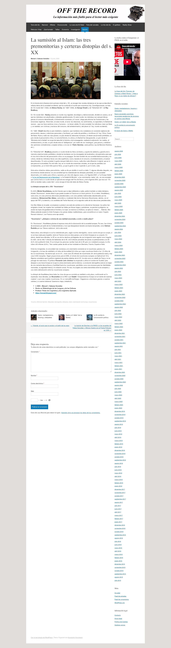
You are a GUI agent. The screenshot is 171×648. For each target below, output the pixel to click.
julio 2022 (118, 310)
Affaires (52, 25)
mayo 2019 (118, 434)
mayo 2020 (118, 395)
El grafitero (116, 25)
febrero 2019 (119, 444)
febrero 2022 (119, 327)
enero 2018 (118, 486)
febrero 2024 (119, 249)
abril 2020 (118, 398)
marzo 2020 (118, 401)
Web (32, 391)
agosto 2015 (119, 577)
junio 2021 (118, 353)
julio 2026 (118, 154)
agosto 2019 (119, 424)
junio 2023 (118, 275)
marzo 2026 (118, 167)
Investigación (75, 29)
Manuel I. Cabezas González (40, 58)
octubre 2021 (119, 340)
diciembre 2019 (120, 411)
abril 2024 (118, 242)
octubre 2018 (119, 457)
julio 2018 (118, 466)
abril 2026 (118, 164)
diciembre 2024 (120, 216)
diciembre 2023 (120, 255)
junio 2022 (118, 314)
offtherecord (40, 12)
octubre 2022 (119, 301)
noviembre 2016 (120, 528)
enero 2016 (118, 561)
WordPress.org (120, 603)
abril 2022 (118, 320)
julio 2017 (118, 505)
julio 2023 (118, 271)
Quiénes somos (120, 625)
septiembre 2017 (120, 499)
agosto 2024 (119, 229)
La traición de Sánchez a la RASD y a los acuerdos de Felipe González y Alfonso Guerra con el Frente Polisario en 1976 (92, 327)
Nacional (45, 25)
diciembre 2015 (120, 564)
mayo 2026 (118, 161)
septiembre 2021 (120, 343)
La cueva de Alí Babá (76, 25)
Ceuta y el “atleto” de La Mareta (125, 122)
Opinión (84, 29)
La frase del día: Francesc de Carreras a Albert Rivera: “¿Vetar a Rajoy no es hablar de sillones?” (126, 93)
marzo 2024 (118, 245)
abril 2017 (118, 512)
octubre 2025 (119, 183)
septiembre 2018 (120, 460)
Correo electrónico (37, 383)
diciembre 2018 (120, 450)
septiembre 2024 (120, 226)
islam (70, 302)
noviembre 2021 (120, 336)
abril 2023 (118, 281)
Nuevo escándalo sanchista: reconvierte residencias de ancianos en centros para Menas (127, 116)
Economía (65, 29)
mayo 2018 (118, 473)
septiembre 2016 (120, 535)
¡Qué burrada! (48, 29)
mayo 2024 (118, 239)
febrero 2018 (119, 483)
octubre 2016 (119, 531)
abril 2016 (118, 551)
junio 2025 (118, 196)
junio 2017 (118, 509)
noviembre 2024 (120, 219)
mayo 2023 (118, 278)
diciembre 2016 (120, 525)
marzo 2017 (118, 515)
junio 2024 (118, 236)
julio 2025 (118, 193)
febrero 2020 (119, 405)
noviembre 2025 (120, 180)
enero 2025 (118, 213)
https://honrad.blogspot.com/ (45, 293)
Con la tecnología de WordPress (42, 637)
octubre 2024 (119, 222)
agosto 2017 (119, 502)
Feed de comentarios (122, 599)
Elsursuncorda (62, 25)
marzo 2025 (118, 206)
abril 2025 (118, 203)
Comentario (35, 352)
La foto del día (106, 25)
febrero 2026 (119, 170)
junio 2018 (118, 470)
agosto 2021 (119, 346)
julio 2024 (118, 232)
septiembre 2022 (120, 304)
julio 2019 (118, 427)
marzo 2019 (118, 440)
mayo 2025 (118, 200)
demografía (58, 302)
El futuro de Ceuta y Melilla (124, 131)
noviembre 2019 (120, 414)
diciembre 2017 (120, 489)
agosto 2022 (119, 307)
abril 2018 (118, 476)
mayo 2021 (118, 356)
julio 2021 (118, 349)
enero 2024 (118, 252)
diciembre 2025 (120, 177)
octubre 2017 (119, 496)
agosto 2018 (119, 463)
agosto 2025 (119, 190)
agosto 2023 (119, 268)
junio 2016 (118, 544)
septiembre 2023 (120, 265)
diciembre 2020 (120, 372)
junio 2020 (118, 392)
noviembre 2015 (120, 567)
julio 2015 (118, 580)
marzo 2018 (118, 479)
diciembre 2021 (120, 333)
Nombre (34, 375)
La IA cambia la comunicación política (101, 316)
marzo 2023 (118, 284)
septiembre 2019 (120, 421)
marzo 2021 (118, 362)
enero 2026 (118, 174)
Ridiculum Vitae (36, 29)
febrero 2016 (119, 557)
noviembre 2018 (120, 453)
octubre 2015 (119, 570)
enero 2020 (118, 408)
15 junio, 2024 (54, 58)
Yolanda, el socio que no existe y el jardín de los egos (50, 325)
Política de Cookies (121, 622)
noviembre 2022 (120, 297)
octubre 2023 (119, 262)
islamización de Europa (80, 302)
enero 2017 (118, 522)
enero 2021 (118, 369)
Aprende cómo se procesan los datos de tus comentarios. (80, 413)
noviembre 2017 (120, 492)
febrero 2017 (119, 518)
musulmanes (93, 302)
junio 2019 (118, 431)
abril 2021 (118, 359)
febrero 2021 (119, 366)
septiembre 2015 (120, 574)
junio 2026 (118, 157)
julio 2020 (118, 388)
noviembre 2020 (120, 375)
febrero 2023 (119, 288)
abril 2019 (118, 437)
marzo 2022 (118, 323)
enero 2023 (118, 291)
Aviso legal (118, 618)
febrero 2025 (119, 209)
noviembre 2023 (120, 258)
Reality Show (127, 25)
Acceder (117, 593)
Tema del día (35, 25)
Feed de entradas (120, 596)
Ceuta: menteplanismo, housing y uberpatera (45, 316)
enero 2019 (118, 447)
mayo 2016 (118, 548)
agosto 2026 (119, 151)
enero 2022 (118, 330)
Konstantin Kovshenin (75, 637)
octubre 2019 (119, 418)
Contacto (118, 615)
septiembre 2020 (120, 382)
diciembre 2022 (120, 294)
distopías (65, 302)
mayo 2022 (118, 317)
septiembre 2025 (120, 187)
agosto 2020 (119, 385)
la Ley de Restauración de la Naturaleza (46, 177)
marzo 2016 (118, 554)
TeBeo (57, 29)
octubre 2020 (119, 379)
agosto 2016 (119, 538)
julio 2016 (118, 541)
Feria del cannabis (92, 25)
